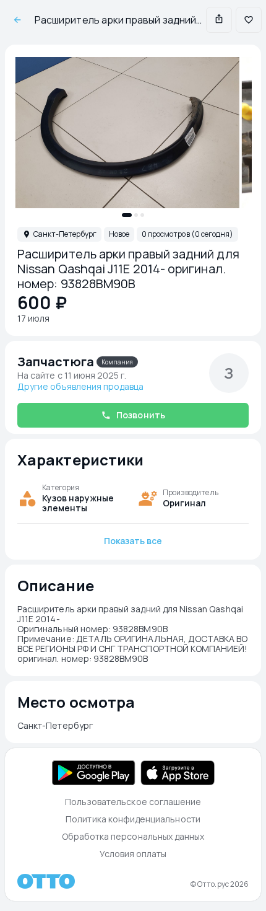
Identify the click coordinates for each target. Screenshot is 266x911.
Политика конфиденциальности (133, 819)
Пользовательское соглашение (133, 802)
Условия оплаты (133, 854)
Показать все (133, 541)
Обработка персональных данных (133, 836)
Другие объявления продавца (80, 387)
